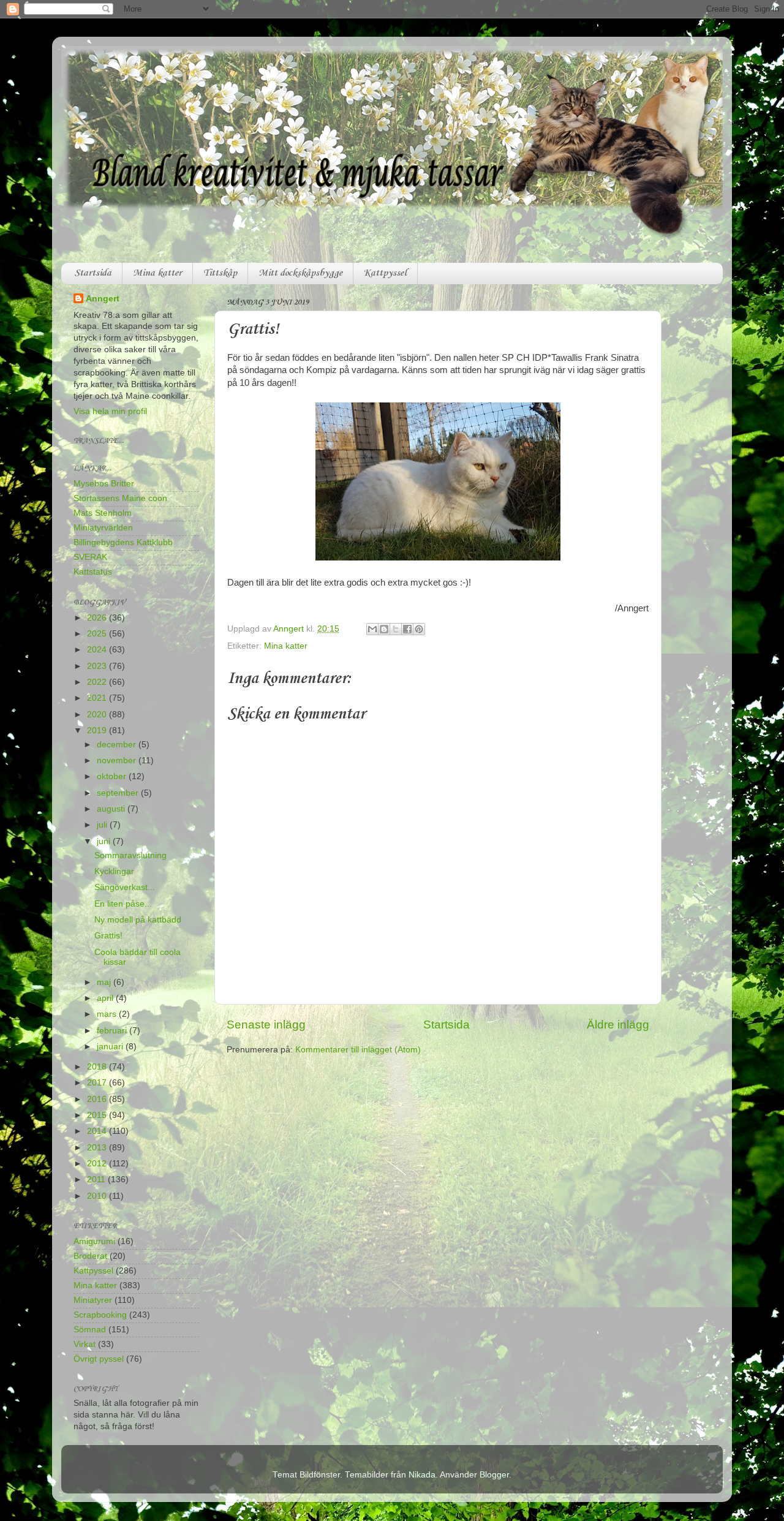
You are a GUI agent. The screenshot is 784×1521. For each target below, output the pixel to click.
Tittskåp (220, 273)
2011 (97, 1179)
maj (105, 982)
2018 (98, 1066)
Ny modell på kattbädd (137, 919)
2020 (98, 714)
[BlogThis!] (384, 629)
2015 (98, 1115)
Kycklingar (114, 871)
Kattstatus (93, 571)
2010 (98, 1196)
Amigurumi (94, 1241)
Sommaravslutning (130, 855)
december (117, 744)
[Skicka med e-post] (372, 629)
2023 (98, 666)
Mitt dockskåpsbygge (300, 273)
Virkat (85, 1344)
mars (108, 1014)
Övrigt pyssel (99, 1359)
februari (113, 1030)
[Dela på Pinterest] (419, 629)
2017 (98, 1082)
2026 (98, 617)
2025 (98, 633)
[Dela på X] (396, 629)
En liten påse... (123, 903)
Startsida (92, 273)
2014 (98, 1131)
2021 (98, 698)
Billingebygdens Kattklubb (123, 542)
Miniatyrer (93, 1300)
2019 (98, 730)
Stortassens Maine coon (120, 498)
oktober (113, 776)
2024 (98, 649)
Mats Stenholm (103, 513)
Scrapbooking (100, 1314)
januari (111, 1046)
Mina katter (157, 273)
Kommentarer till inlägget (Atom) (358, 1049)
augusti (112, 808)
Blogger (494, 1474)
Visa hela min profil (110, 411)
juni (105, 841)
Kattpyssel (385, 273)
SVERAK (90, 557)
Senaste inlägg (266, 1024)
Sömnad (90, 1329)
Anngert (102, 298)
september (119, 793)
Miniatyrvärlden (103, 527)
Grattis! (108, 935)
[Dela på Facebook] (407, 629)
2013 (98, 1147)
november (117, 760)
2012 (98, 1163)
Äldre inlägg (618, 1024)
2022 (98, 682)
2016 (98, 1099)
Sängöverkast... (124, 887)
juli (103, 824)
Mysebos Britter (104, 483)
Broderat (90, 1256)
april (106, 998)
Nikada (422, 1474)
